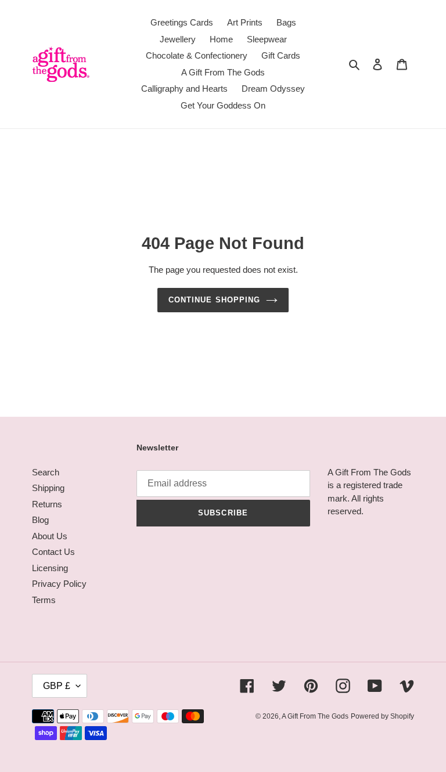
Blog (40, 520)
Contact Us (53, 552)
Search (45, 472)
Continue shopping (214, 299)
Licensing (50, 568)
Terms (44, 600)
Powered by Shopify (382, 716)
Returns (47, 504)
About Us (49, 536)
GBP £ (56, 686)
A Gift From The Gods (315, 716)
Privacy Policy (59, 584)
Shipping (48, 488)
